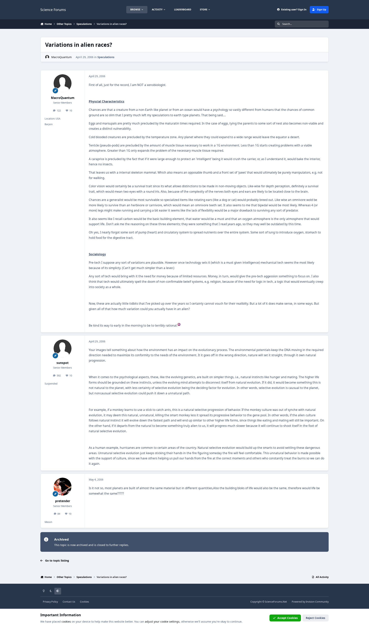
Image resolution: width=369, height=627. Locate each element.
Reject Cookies (315, 618)
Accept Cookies (287, 618)
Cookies (84, 601)
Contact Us (69, 601)
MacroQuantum (61, 57)
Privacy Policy (50, 601)
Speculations (105, 57)
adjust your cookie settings (162, 621)
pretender (62, 501)
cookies (66, 621)
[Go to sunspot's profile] (63, 348)
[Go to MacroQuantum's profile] (47, 57)
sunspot (63, 363)
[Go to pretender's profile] (63, 487)
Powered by (310, 601)
